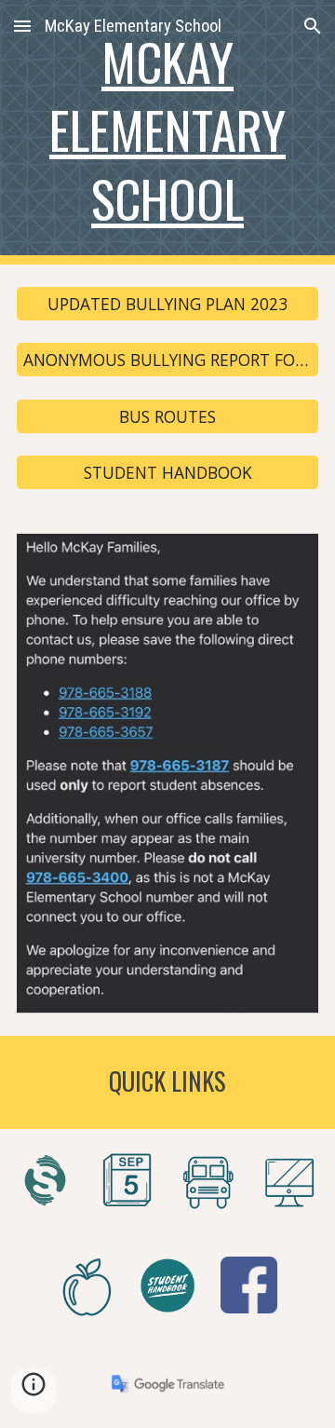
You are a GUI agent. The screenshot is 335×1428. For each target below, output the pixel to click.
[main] (167, 132)
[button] (22, 25)
